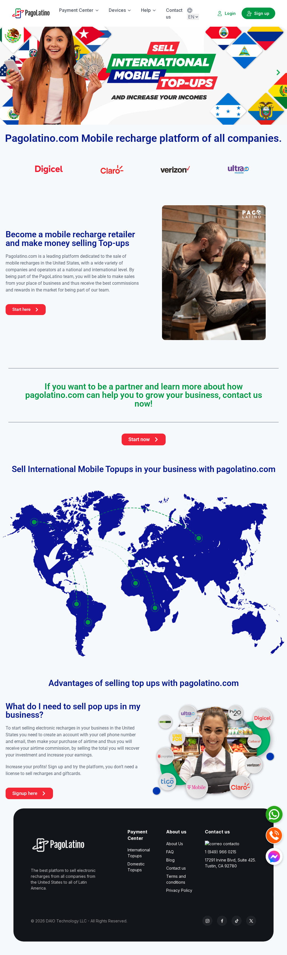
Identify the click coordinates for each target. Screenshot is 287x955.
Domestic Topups (136, 866)
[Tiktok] (237, 921)
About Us (174, 843)
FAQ (170, 851)
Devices (117, 10)
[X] (251, 921)
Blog (170, 860)
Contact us (174, 13)
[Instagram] (207, 921)
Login (230, 13)
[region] (143, 72)
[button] (143, 72)
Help (146, 10)
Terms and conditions (176, 879)
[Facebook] (222, 921)
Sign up (261, 13)
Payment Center (76, 10)
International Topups (139, 852)
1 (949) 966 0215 (220, 851)
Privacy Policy (179, 890)
